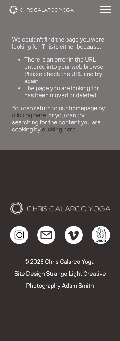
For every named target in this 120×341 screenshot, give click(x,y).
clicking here (29, 115)
